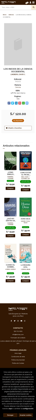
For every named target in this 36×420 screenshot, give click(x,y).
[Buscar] (33, 7)
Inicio (4, 14)
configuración (28, 408)
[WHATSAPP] (24, 320)
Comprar (10, 188)
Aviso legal (18, 353)
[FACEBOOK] (11, 320)
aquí (10, 408)
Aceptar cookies (26, 415)
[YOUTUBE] (21, 320)
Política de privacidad (18, 360)
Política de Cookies (18, 363)
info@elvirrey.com (18, 334)
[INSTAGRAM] (18, 320)
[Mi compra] (27, 2)
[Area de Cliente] (30, 2)
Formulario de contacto (18, 338)
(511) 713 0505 (18, 331)
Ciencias (11, 14)
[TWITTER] (14, 320)
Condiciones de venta (18, 356)
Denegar (10, 415)
